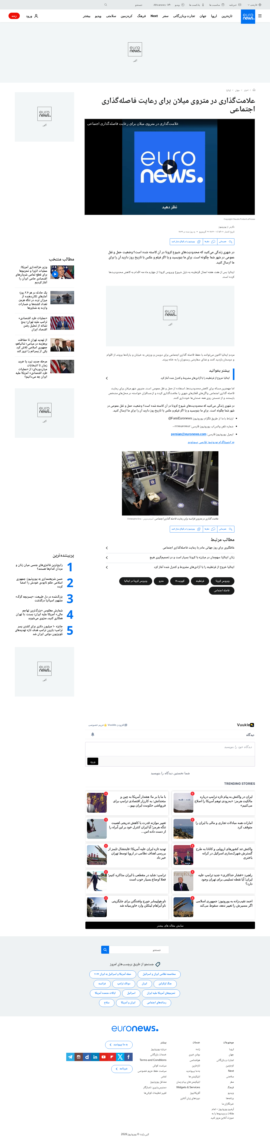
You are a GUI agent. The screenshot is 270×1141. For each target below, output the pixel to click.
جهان (203, 16)
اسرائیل (131, 993)
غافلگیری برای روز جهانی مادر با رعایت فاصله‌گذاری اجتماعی (198, 548)
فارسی (253, 4)
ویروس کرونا (222, 581)
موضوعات (228, 1043)
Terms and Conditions (153, 1060)
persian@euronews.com (188, 434)
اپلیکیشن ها (194, 1076)
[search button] (106, 5)
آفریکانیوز (195, 1093)
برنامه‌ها (230, 1098)
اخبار (246, 90)
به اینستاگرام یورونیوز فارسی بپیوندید (211, 442)
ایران (144, 983)
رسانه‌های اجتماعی (156, 1002)
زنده (14, 15)
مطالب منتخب (61, 259)
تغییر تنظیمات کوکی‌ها (155, 1093)
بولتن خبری (194, 1054)
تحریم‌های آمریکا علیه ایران (161, 993)
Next (154, 16)
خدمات (196, 1043)
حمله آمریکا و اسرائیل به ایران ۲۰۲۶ (112, 974)
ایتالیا (228, 90)
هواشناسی (195, 1060)
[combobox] (126, 5)
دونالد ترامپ (123, 983)
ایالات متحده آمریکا (105, 993)
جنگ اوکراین (165, 983)
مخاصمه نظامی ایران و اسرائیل (159, 974)
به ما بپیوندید (193, 1071)
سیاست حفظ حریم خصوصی (152, 1071)
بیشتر (163, 1043)
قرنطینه (200, 581)
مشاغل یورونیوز (158, 1082)
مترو (161, 581)
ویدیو (98, 16)
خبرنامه (124, 1068)
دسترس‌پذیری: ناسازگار (154, 1087)
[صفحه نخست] (254, 90)
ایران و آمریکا (128, 1002)
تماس (163, 1076)
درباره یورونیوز (158, 1049)
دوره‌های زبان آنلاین (190, 1098)
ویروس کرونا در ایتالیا (135, 581)
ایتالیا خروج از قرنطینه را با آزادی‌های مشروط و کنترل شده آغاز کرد (195, 378)
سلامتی (111, 16)
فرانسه (102, 983)
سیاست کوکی (159, 1065)
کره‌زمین (126, 16)
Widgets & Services (188, 1087)
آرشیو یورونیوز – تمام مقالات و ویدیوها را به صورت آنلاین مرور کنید (222, 1113)
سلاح (107, 1002)
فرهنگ (141, 16)
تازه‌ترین (227, 16)
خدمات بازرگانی (158, 1054)
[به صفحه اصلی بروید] (248, 16)
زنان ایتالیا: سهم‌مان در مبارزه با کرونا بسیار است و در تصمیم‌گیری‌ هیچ (192, 558)
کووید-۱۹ (179, 581)
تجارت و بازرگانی (184, 16)
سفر (165, 16)
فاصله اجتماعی (221, 590)
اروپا (214, 16)
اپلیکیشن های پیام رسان (188, 1082)
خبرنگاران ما (228, 1103)
